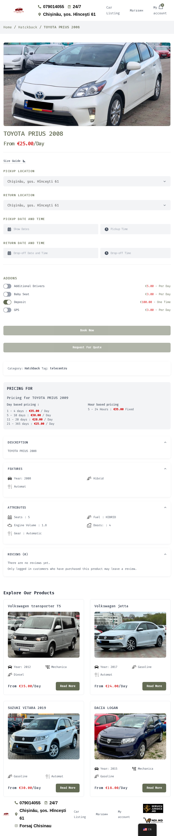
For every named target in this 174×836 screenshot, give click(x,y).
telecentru (58, 368)
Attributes (17, 508)
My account (124, 814)
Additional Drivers (92, 286)
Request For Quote (87, 347)
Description (18, 442)
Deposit (92, 302)
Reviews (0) (18, 554)
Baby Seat (92, 294)
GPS (92, 310)
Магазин (136, 10)
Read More (67, 686)
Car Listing (113, 10)
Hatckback (27, 27)
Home (7, 27)
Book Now (87, 330)
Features (15, 469)
